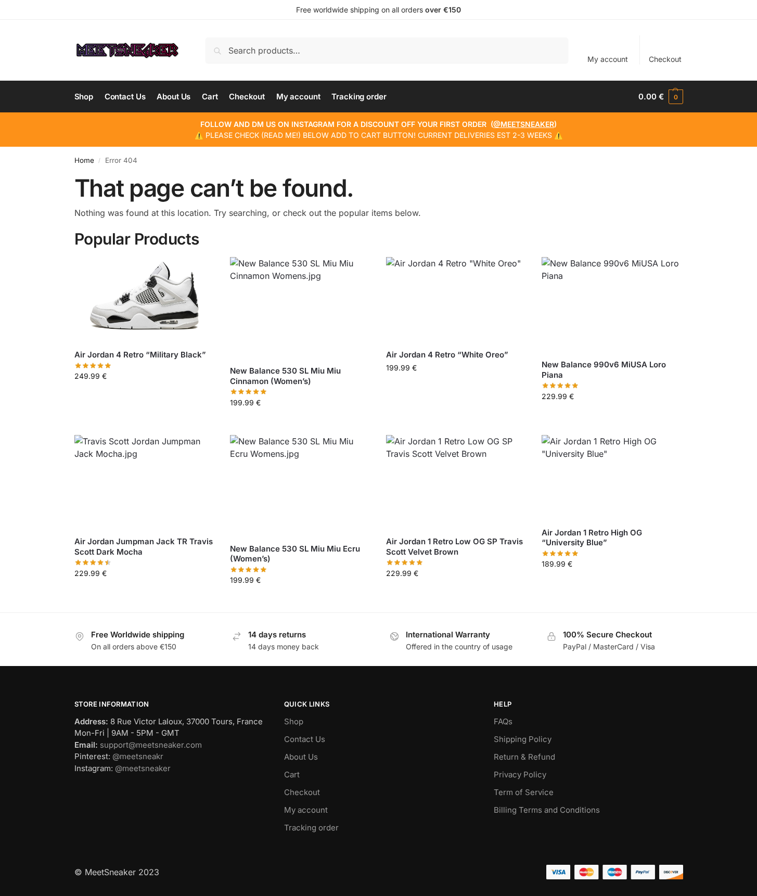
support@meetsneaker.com (151, 745)
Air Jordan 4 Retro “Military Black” (140, 355)
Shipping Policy (522, 739)
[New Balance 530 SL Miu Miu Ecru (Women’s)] (300, 485)
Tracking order (311, 828)
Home (84, 160)
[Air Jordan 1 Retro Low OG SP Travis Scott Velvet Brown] (456, 482)
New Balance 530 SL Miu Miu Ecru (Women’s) (295, 554)
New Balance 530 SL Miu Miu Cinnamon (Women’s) (285, 376)
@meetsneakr (137, 756)
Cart (292, 774)
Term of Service (524, 792)
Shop (293, 721)
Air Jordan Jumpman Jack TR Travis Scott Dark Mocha (143, 546)
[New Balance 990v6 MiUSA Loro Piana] (612, 304)
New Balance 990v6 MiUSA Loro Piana (604, 370)
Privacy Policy (520, 774)
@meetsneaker (143, 768)
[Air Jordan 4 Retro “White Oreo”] (456, 299)
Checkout (665, 59)
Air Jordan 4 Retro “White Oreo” (447, 355)
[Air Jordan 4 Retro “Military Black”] (144, 299)
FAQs (503, 721)
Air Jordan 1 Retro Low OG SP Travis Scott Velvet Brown (454, 546)
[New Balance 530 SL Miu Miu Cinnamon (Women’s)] (300, 307)
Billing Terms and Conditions (547, 810)
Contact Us (304, 739)
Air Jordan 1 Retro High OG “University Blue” (592, 538)
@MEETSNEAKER (523, 124)
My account (607, 59)
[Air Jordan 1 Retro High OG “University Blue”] (612, 477)
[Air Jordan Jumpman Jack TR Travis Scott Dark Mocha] (144, 482)
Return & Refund (524, 757)
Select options (144, 397)
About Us (301, 757)
